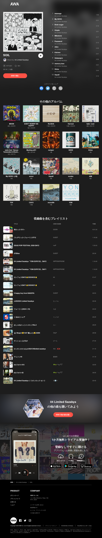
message (58, 13)
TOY (11, 202)
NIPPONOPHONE (58, 261)
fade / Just (90, 124)
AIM (90, 176)
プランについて (15, 499)
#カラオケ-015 (19, 365)
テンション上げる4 (21, 341)
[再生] (40, 55)
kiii (54, 277)
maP (54, 245)
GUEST (55, 237)
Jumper (51, 150)
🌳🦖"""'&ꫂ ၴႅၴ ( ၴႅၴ (57, 365)
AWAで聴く (15, 76)
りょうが (56, 317)
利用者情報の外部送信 (67, 525)
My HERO (58, 19)
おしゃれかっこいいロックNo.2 (25, 325)
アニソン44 (18, 357)
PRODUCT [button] (14, 491)
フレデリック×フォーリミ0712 (25, 237)
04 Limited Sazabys (22, 60)
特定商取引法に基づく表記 (84, 525)
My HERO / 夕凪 (11, 176)
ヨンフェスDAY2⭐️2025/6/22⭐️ (25, 277)
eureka (70, 176)
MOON (11, 124)
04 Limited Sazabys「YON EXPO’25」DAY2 (30, 261)
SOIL (31, 482)
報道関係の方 (33, 507)
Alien (56, 47)
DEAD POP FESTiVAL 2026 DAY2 (26, 245)
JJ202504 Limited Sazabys (24, 301)
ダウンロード (14, 495)
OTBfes (17, 253)
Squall (57, 75)
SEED (71, 150)
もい (54, 325)
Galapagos (59, 58)
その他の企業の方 (35, 513)
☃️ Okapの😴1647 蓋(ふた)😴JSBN (27, 333)
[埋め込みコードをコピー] (61, 88)
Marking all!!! (31, 150)
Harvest (71, 124)
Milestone (58, 36)
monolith (51, 202)
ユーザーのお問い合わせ (36, 505)
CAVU (31, 202)
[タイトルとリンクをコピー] (54, 88)
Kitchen (57, 52)
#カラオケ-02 (19, 372)
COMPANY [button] (35, 491)
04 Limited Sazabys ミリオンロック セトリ (29, 380)
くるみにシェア (19, 317)
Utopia (57, 30)
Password (58, 41)
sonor (31, 176)
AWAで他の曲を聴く (63, 414)
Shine (57, 69)
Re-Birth (51, 124)
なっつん (56, 301)
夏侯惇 (55, 357)
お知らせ (13, 502)
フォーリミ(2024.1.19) (22, 309)
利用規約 (38, 525)
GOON (55, 229)
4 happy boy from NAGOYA (24, 293)
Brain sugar (59, 24)
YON (70, 202)
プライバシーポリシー (51, 525)
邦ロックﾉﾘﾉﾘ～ (19, 229)
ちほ (54, 309)
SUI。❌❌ (56, 349)
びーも (55, 341)
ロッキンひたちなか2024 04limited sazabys (30, 349)
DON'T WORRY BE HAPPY (31, 125)
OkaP (55, 333)
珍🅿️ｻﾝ (55, 380)
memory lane (59, 63)
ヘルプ (12, 505)
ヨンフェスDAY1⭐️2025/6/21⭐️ (25, 285)
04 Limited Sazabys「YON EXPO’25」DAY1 (30, 269)
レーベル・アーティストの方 (38, 510)
